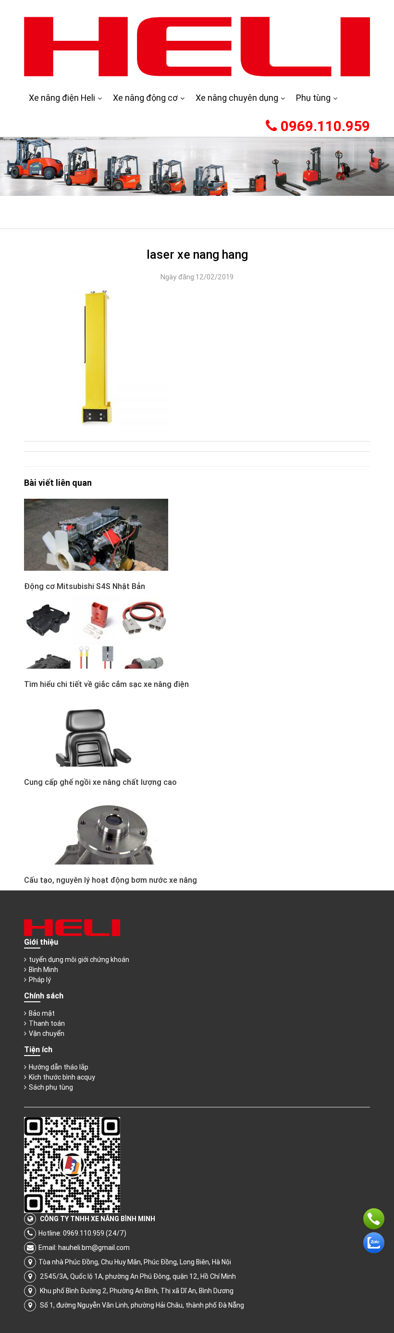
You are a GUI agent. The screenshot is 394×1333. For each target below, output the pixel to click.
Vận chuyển (46, 1033)
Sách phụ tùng (51, 1087)
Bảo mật (42, 1013)
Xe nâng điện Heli (62, 97)
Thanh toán (47, 1023)
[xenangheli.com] (197, 46)
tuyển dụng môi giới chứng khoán (79, 959)
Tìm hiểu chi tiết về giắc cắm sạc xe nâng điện (106, 684)
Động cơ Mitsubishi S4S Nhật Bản (84, 586)
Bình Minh (43, 969)
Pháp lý (40, 979)
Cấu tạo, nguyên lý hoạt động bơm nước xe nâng (110, 880)
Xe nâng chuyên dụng (237, 97)
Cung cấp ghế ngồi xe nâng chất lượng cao (100, 782)
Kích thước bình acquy (62, 1077)
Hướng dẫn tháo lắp (58, 1067)
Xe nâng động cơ (145, 97)
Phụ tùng (313, 97)
